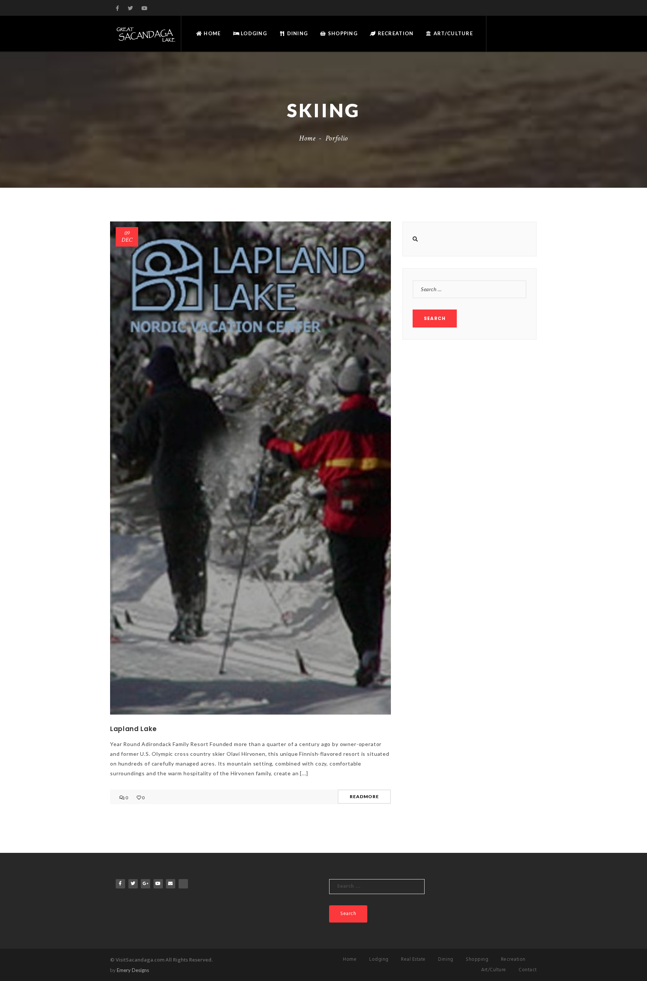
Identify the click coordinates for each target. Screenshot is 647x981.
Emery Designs (133, 970)
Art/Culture (452, 33)
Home (211, 33)
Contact (528, 970)
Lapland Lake (133, 728)
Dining (296, 33)
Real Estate (413, 959)
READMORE (364, 796)
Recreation (394, 33)
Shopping (342, 33)
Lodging (253, 33)
